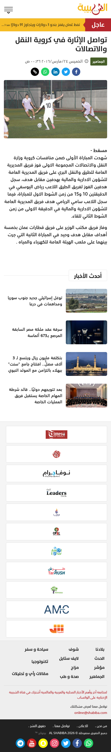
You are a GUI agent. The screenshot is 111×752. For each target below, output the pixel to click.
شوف (74, 649)
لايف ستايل (69, 658)
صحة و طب (69, 676)
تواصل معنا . (61, 725)
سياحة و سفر (36, 649)
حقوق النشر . (37, 725)
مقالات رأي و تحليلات (30, 673)
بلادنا (100, 649)
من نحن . (101, 725)
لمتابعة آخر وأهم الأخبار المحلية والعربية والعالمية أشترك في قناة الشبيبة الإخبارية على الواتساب (58, 695)
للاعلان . (82, 725)
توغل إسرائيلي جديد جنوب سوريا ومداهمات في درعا (35, 300)
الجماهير (99, 61)
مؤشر (99, 667)
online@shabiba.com (90, 712)
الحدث (99, 658)
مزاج (75, 667)
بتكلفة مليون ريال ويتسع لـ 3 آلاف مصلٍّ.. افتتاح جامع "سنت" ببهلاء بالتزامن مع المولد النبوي (35, 364)
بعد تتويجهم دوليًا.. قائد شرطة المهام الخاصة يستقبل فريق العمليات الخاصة (35, 395)
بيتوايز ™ (40, 733)
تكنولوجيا (39, 661)
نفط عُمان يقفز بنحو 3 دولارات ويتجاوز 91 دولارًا (40, 25)
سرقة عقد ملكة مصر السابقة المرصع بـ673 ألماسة (37, 332)
